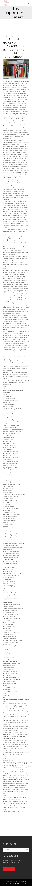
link (24, 775)
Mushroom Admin (10, 35)
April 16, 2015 (9, 36)
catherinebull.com (14, 785)
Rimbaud (14, 85)
